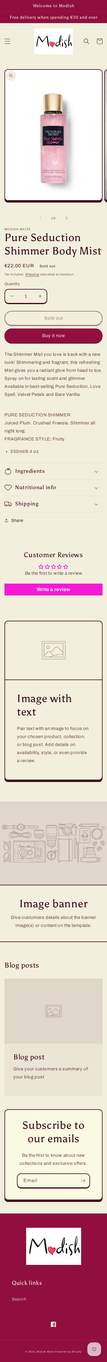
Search (19, 1299)
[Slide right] (66, 218)
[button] (7, 41)
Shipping (32, 274)
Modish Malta (45, 1351)
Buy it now (53, 335)
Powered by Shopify (68, 1351)
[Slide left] (40, 218)
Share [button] (17, 520)
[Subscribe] (82, 1180)
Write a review (53, 589)
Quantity (12, 284)
